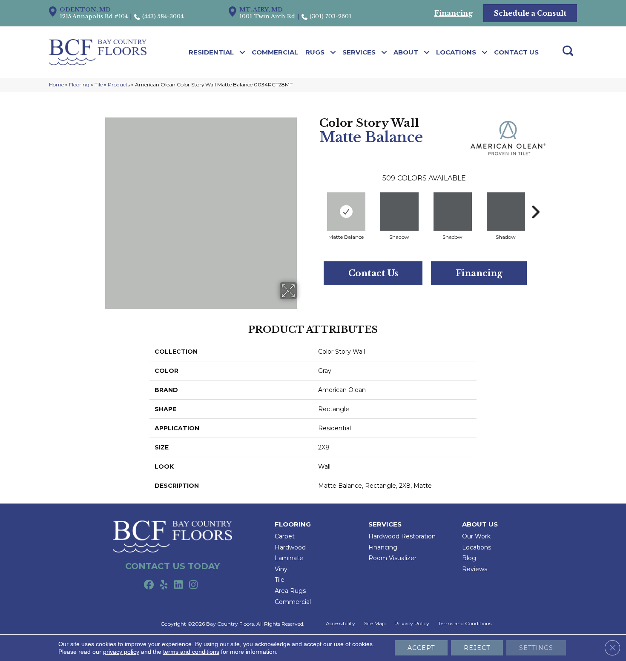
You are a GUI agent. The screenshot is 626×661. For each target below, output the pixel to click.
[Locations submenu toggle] (485, 52)
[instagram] (193, 585)
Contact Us (516, 52)
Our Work (476, 536)
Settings (536, 648)
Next (535, 199)
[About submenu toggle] (427, 52)
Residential (211, 52)
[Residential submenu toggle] (242, 52)
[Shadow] (399, 211)
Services (359, 52)
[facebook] (149, 585)
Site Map (374, 623)
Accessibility (340, 623)
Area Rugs (290, 591)
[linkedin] (178, 585)
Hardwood (290, 547)
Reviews (474, 569)
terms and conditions (191, 651)
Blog (469, 558)
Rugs (314, 52)
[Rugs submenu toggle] (333, 52)
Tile (99, 84)
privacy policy (121, 651)
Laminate (289, 558)
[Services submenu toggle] (384, 52)
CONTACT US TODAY (172, 566)
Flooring (79, 84)
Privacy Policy (411, 623)
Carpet (285, 536)
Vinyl (282, 569)
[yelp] (164, 585)
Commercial (275, 52)
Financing (479, 273)
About (405, 52)
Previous (315, 199)
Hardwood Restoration (402, 536)
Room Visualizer (392, 558)
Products (119, 84)
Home (56, 84)
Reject (477, 648)
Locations (456, 52)
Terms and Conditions (464, 623)
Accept (421, 648)
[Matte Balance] (346, 211)
